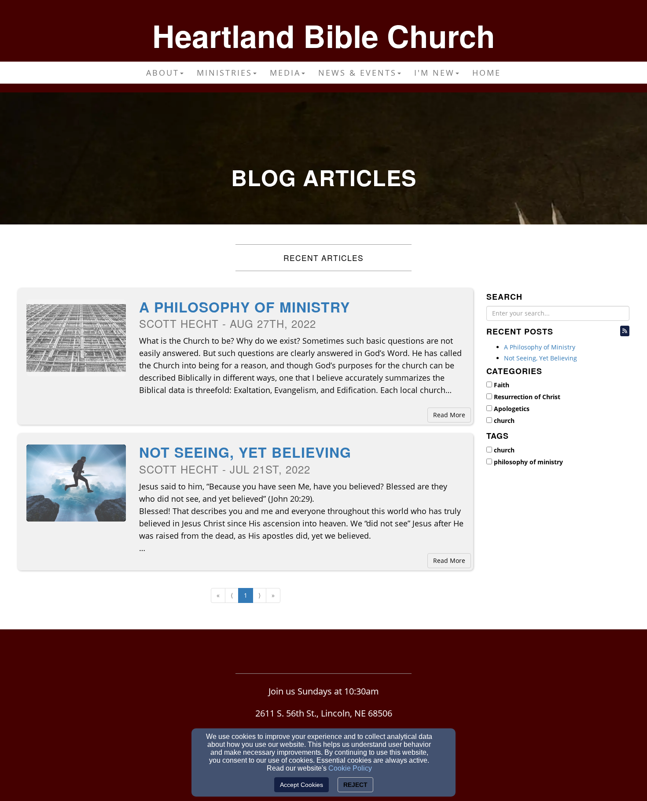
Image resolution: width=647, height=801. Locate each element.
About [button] (162, 72)
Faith (501, 385)
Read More (449, 415)
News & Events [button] (357, 72)
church (504, 420)
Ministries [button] (224, 72)
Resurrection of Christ (527, 397)
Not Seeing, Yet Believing (245, 452)
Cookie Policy (350, 768)
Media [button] (285, 72)
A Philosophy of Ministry (244, 307)
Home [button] (486, 72)
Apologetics (511, 408)
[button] (624, 331)
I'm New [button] (434, 72)
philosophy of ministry (528, 462)
